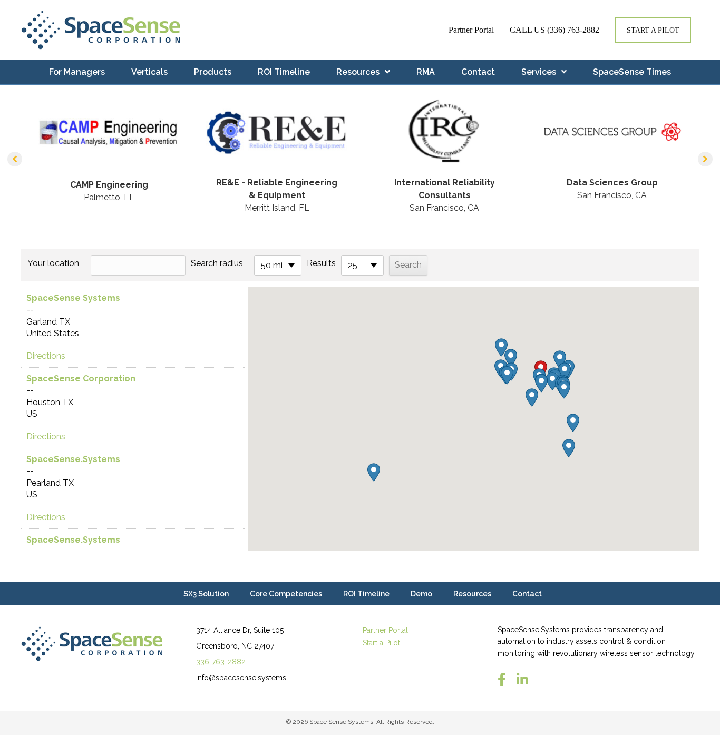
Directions (45, 356)
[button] (14, 159)
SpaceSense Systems (73, 298)
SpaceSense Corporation (80, 379)
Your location (53, 263)
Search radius (217, 263)
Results (321, 263)
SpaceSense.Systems (73, 459)
